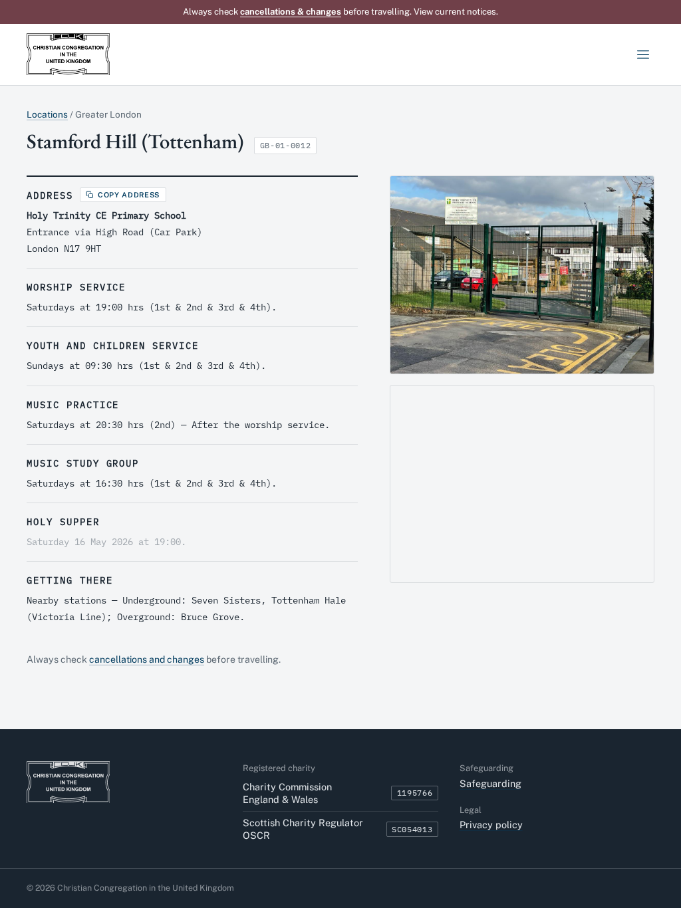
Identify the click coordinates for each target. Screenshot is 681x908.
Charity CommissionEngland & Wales (287, 793)
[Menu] (642, 54)
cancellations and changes (146, 659)
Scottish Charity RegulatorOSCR (303, 829)
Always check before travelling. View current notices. (340, 12)
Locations (47, 114)
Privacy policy (491, 824)
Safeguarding (490, 783)
